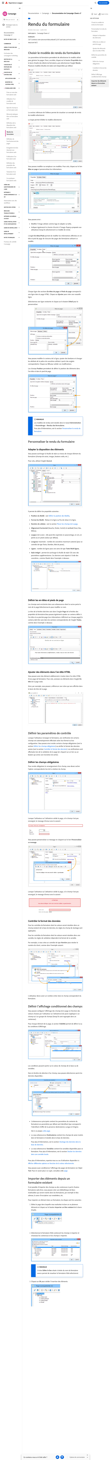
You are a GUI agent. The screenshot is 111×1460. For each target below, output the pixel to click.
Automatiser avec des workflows (10, 202)
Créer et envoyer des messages (10, 48)
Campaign (45, 13)
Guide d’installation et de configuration (10, 223)
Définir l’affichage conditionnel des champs (98, 75)
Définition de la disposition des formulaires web (11, 125)
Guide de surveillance (10, 228)
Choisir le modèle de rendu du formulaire (97, 23)
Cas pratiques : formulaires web (11, 179)
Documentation (33, 13)
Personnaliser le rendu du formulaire (98, 30)
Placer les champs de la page (67, 524)
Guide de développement (8, 232)
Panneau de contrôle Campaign (10, 243)
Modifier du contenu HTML (9, 83)
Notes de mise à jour (10, 39)
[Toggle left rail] (19, 8)
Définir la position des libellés (59, 516)
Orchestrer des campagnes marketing (11, 54)
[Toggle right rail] (91, 8)
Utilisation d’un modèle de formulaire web (11, 101)
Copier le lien (104, 14)
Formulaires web (10, 88)
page (66, 1171)
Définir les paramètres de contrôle (98, 56)
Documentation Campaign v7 (9, 34)
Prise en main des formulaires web (12, 93)
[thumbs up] (57, 1457)
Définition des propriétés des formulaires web (11, 165)
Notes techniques (9, 237)
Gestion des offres (10, 207)
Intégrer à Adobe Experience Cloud (10, 195)
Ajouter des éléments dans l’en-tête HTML (99, 49)
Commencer (7, 43)
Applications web (10, 78)
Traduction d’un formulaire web (11, 173)
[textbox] (11, 19)
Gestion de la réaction (8, 60)
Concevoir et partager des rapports (8, 67)
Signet (95, 14)
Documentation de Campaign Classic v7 (66, 13)
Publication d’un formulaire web (11, 158)
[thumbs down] (62, 1457)
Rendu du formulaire (10, 133)
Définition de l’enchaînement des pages (12, 141)
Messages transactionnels (9, 212)
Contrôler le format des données (55, 749)
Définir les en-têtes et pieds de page (99, 43)
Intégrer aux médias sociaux (10, 217)
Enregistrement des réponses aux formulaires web (12, 150)
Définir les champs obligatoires (44, 746)
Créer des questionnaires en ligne (9, 187)
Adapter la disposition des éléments (99, 36)
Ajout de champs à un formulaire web (12, 109)
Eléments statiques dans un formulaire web (12, 116)
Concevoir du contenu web (8, 73)
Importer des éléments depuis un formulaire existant (98, 83)
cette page (46, 1131)
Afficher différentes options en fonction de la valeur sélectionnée (51, 1163)
